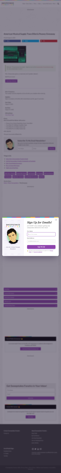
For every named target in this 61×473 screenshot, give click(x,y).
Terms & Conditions (38, 252)
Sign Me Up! (41, 247)
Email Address (30, 238)
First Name (30, 231)
